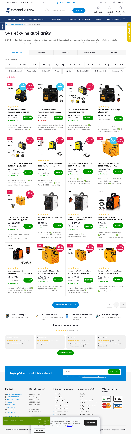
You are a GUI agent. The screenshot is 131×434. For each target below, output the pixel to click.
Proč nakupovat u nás (62, 406)
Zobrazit (58, 118)
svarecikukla (10, 402)
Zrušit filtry (12, 77)
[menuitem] (16, 19)
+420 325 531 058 (13, 399)
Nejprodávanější (89, 52)
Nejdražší (65, 52)
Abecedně (113, 52)
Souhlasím (91, 423)
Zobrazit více (65, 353)
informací (69, 426)
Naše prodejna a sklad (27, 2)
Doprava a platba (60, 400)
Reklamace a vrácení (61, 412)
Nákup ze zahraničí (61, 415)
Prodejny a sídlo (85, 409)
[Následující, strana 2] (116, 305)
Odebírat (114, 372)
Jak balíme (58, 397)
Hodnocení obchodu (65, 325)
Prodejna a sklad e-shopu (88, 406)
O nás (7, 2)
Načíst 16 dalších (64, 305)
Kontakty (14, 2)
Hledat (79, 10)
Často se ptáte (84, 412)
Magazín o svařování (86, 415)
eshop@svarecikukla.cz (14, 394)
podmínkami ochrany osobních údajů (94, 377)
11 (123, 305)
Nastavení (39, 430)
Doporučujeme (17, 52)
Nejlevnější (41, 52)
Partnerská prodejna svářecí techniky (115, 430)
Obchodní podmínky (61, 409)
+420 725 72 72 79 (13, 397)
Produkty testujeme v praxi (88, 403)
